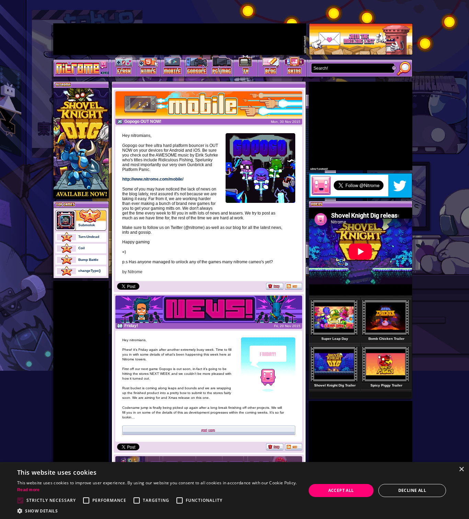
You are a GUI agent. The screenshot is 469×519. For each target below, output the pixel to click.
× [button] (461, 469)
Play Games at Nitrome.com (78, 67)
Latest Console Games (197, 67)
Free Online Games (124, 67)
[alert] (234, 490)
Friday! (131, 325)
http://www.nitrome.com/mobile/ (152, 179)
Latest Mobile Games (172, 67)
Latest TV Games (245, 67)
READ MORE (208, 430)
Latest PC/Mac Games (221, 67)
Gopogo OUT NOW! (142, 121)
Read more (28, 489)
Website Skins (294, 67)
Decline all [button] (412, 490)
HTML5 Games (148, 67)
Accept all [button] (341, 490)
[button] (157, 510)
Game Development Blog (270, 67)
